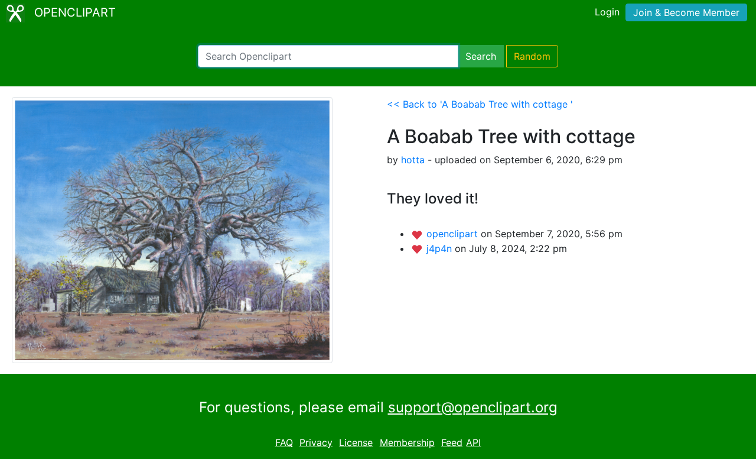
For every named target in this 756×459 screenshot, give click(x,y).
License (356, 442)
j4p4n (440, 248)
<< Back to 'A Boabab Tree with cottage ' (480, 104)
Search (480, 56)
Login (607, 12)
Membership (407, 442)
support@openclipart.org (473, 407)
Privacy (316, 442)
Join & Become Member (686, 12)
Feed (451, 442)
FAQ (284, 442)
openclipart (453, 234)
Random (532, 56)
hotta (413, 160)
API (473, 442)
